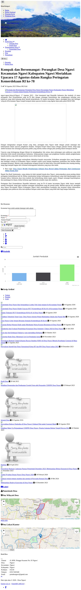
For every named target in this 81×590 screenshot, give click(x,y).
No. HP (4, 222)
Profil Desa (9, 42)
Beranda (8, 62)
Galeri (5, 487)
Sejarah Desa (13, 43)
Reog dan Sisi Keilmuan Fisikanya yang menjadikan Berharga (21, 333)
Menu (5, 58)
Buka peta (4, 520)
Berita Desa (9, 64)
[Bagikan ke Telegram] (6, 240)
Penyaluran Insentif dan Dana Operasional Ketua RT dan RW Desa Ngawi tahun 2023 (30, 346)
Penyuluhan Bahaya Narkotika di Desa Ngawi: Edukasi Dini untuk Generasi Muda (28, 424)
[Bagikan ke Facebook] (5, 234)
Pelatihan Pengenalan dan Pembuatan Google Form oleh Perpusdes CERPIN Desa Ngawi (31, 385)
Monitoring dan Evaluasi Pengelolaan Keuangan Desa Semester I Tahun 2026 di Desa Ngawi (32, 329)
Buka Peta (5, 550)
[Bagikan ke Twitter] (6, 236)
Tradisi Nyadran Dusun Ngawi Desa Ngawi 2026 (17, 475)
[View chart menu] (78, 257)
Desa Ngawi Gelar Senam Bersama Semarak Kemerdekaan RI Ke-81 (24, 321)
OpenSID (77, 518)
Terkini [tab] (7, 295)
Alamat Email (5, 220)
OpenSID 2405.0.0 (17, 584)
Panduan (4, 465)
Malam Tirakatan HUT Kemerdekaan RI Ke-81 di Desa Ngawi (22, 313)
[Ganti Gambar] (19, 226)
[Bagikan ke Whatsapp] (6, 238)
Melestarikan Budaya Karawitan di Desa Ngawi (17, 483)
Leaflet (62, 518)
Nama (3, 217)
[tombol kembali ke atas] (1, 576)
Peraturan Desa (10, 16)
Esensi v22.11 (5, 584)
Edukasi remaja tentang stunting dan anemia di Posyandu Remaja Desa (24, 479)
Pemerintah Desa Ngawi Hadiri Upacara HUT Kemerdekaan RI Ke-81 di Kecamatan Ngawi (32, 309)
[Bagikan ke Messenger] (6, 243)
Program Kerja (10, 14)
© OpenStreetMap (69, 518)
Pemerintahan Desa (11, 47)
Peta (6, 53)
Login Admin (19, 19)
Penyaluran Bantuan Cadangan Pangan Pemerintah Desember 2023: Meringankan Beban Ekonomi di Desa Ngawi (39, 469)
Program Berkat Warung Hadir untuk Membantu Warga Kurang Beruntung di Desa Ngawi (31, 325)
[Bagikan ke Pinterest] (6, 242)
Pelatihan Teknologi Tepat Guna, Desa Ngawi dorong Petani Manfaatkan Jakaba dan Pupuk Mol (33, 317)
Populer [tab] (7, 297)
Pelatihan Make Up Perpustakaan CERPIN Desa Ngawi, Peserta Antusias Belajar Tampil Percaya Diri (35, 428)
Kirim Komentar (7, 230)
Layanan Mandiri (7, 19)
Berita (7, 10)
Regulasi (8, 51)
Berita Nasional (10, 12)
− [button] (3, 504)
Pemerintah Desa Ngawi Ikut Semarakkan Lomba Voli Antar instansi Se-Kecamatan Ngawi (31, 305)
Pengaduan (8, 55)
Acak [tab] (7, 299)
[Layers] (76, 502)
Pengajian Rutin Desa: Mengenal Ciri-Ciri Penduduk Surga (20, 337)
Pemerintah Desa (15, 49)
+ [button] (3, 501)
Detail (12, 550)
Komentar (5, 215)
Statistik (6, 251)
